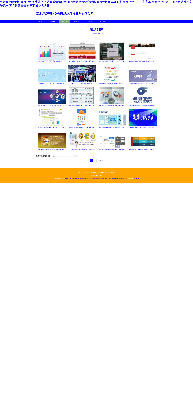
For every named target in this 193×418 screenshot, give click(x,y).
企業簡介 (52, 21)
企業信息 (90, 21)
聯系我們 (77, 21)
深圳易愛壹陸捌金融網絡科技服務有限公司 (64, 13)
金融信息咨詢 (87, 178)
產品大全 (64, 21)
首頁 (40, 21)
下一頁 (101, 160)
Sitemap (136, 178)
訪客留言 (102, 21)
